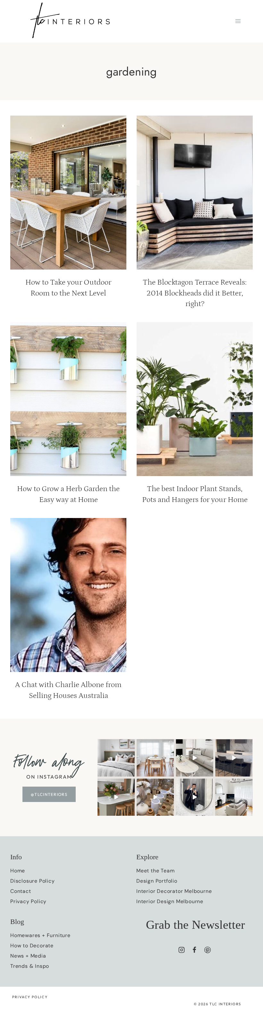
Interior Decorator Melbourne (174, 891)
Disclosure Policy (32, 881)
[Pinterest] (207, 949)
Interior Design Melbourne (169, 901)
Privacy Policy (28, 901)
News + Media (28, 955)
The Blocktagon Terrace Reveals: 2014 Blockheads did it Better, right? (195, 293)
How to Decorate (32, 945)
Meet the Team (155, 870)
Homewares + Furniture (40, 935)
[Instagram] (181, 949)
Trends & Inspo (29, 966)
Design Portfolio (156, 881)
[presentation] (68, 193)
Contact (20, 891)
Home (17, 870)
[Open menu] (238, 21)
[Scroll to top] (246, 947)
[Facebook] (194, 949)
